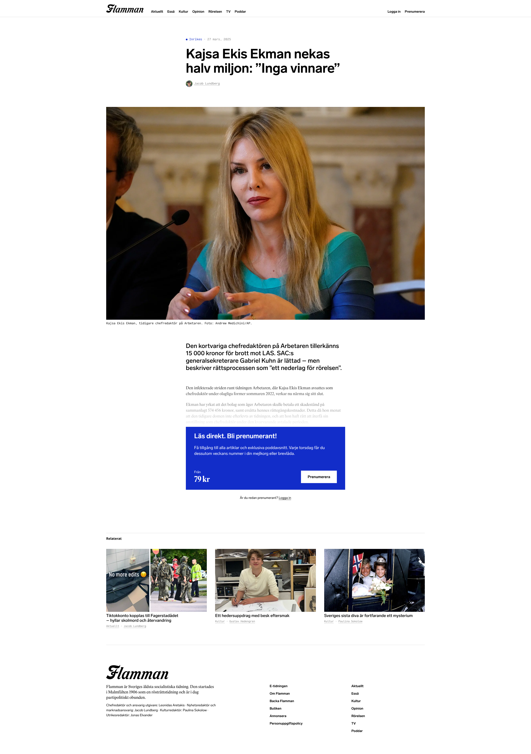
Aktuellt (157, 12)
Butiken (275, 709)
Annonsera (278, 716)
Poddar (240, 12)
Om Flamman (280, 694)
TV (228, 12)
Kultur (183, 12)
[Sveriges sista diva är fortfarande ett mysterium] (374, 580)
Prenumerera (415, 12)
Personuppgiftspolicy (286, 724)
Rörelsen (215, 12)
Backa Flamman (282, 701)
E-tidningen (278, 686)
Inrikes (196, 39)
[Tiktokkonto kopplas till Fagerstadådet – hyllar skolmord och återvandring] (156, 580)
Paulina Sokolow (350, 621)
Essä (170, 12)
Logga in (394, 12)
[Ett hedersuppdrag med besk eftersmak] (265, 580)
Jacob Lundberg (135, 626)
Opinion (198, 12)
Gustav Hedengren (242, 621)
